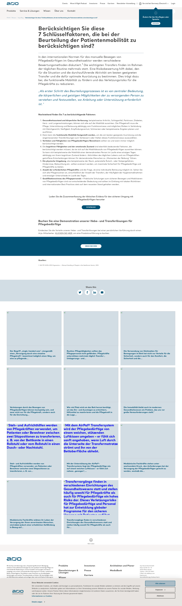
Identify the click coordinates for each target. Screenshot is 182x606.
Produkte (63, 566)
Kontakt (71, 11)
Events (65, 4)
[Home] (12, 3)
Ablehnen (160, 596)
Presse (102, 4)
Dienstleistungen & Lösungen (68, 572)
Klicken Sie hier (63, 233)
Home (8, 17)
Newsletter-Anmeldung (126, 4)
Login (173, 4)
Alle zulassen (160, 583)
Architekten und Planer (122, 566)
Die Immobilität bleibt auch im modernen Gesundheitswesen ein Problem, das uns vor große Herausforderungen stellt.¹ (144, 409)
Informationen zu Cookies (42, 596)
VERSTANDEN (155, 23)
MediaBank (116, 571)
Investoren (93, 4)
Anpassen (159, 589)
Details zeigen (37, 602)
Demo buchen (91, 246)
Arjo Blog (20, 18)
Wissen (14, 18)
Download (91, 207)
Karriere (111, 4)
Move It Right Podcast (78, 4)
